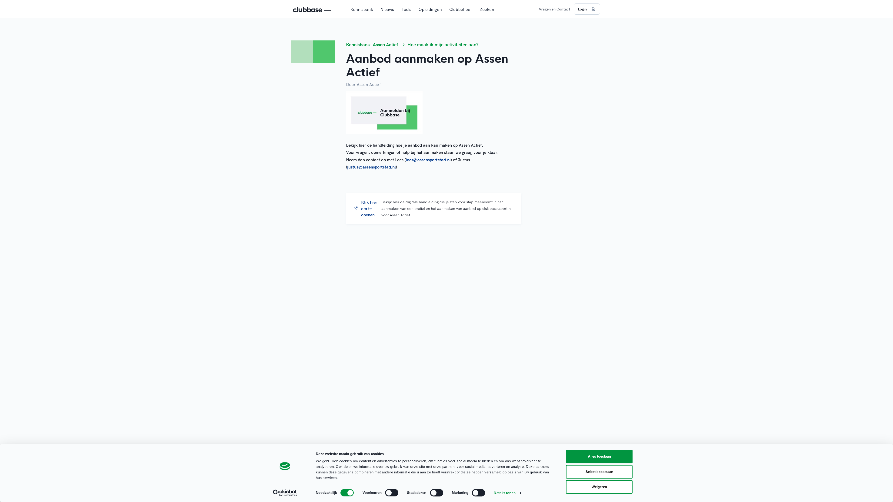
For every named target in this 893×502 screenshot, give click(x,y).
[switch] (391, 492)
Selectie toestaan (599, 472)
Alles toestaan (599, 456)
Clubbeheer (460, 9)
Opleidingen (430, 9)
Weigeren (599, 487)
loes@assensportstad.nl (428, 159)
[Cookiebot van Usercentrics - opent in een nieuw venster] (285, 492)
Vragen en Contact (554, 9)
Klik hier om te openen (436, 209)
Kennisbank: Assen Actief (372, 44)
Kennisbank (361, 9)
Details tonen (504, 493)
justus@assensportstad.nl (371, 167)
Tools (406, 9)
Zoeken (487, 9)
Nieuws (387, 9)
